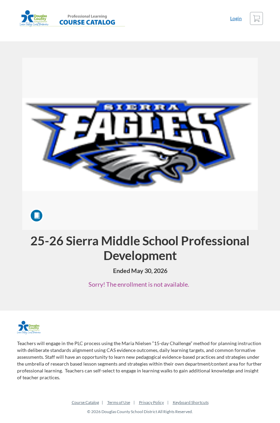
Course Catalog (85, 402)
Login (236, 18)
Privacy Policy (151, 402)
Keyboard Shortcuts (191, 402)
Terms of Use (118, 402)
